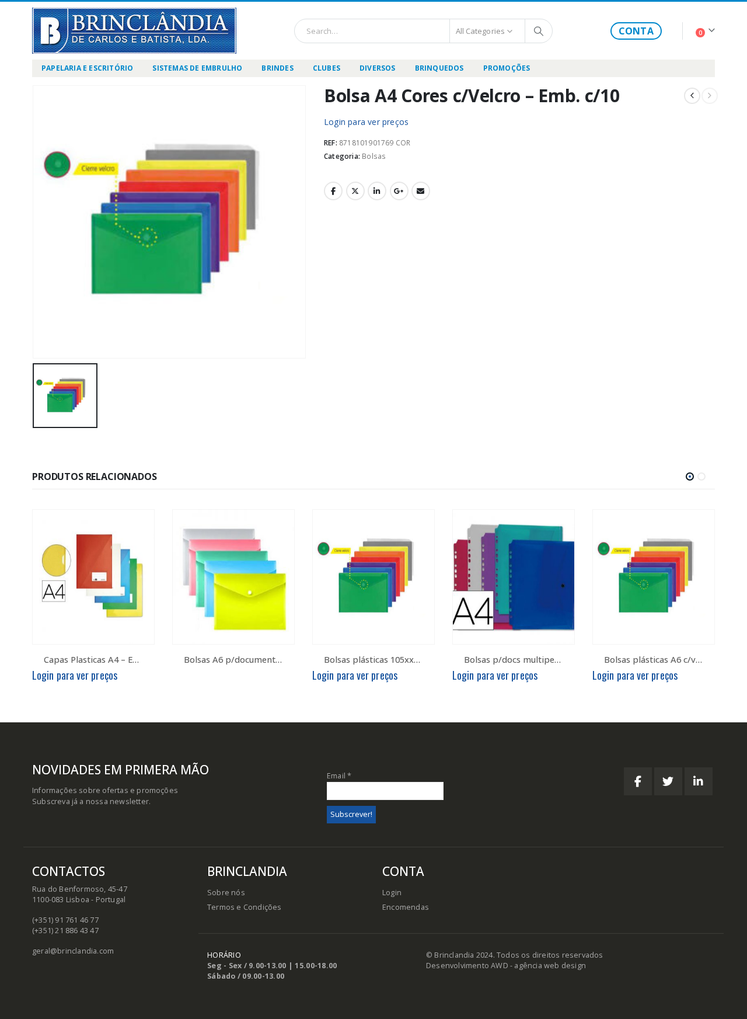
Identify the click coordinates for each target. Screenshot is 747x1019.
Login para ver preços (366, 121)
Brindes (277, 68)
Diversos (377, 68)
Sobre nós (226, 893)
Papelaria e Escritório (87, 68)
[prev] (692, 96)
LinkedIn (377, 191)
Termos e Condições (244, 907)
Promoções (506, 68)
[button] (690, 476)
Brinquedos (439, 68)
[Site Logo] (134, 31)
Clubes (326, 68)
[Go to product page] (93, 577)
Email (420, 191)
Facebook (333, 191)
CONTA (636, 31)
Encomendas (405, 907)
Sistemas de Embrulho (197, 68)
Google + (399, 191)
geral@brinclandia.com (73, 951)
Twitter (355, 191)
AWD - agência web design (538, 966)
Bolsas (374, 156)
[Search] (538, 31)
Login (392, 893)
